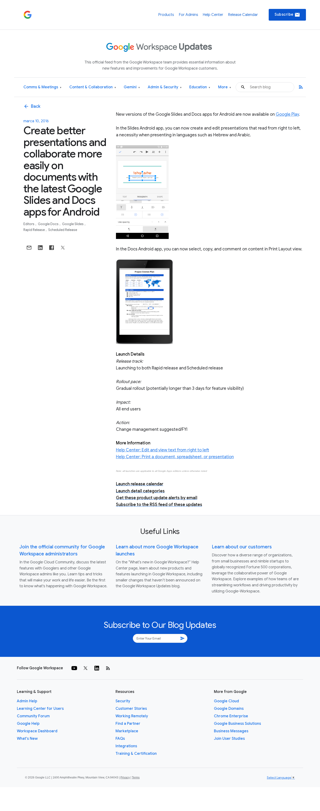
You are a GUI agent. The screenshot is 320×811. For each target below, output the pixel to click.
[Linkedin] (96, 668)
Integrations (126, 746)
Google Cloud (226, 701)
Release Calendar (243, 14)
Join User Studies (229, 738)
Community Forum (33, 716)
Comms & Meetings (42, 87)
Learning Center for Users (40, 708)
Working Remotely (131, 716)
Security (122, 701)
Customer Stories (131, 708)
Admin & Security (165, 87)
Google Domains (229, 708)
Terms (136, 777)
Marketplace (126, 731)
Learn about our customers (242, 547)
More (224, 87)
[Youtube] (74, 668)
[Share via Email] (29, 247)
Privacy (125, 777)
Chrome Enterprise (231, 716)
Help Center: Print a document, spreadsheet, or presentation (175, 456)
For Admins (188, 14)
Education (199, 87)
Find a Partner (127, 723)
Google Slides (73, 224)
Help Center (213, 14)
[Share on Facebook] (51, 247)
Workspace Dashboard (37, 731)
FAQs (120, 738)
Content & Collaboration (92, 87)
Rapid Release (34, 230)
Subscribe (287, 15)
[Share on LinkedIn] (40, 247)
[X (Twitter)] (85, 668)
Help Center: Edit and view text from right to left (162, 450)
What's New (27, 738)
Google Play (287, 114)
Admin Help (27, 701)
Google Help (28, 723)
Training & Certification (136, 753)
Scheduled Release (62, 230)
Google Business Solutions (237, 723)
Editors (29, 224)
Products (166, 14)
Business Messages (231, 731)
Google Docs (48, 224)
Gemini (132, 87)
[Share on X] (62, 247)
